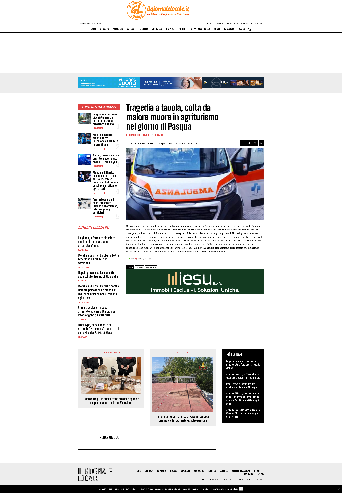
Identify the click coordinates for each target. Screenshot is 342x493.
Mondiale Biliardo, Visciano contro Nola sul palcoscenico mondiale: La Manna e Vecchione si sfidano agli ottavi (105, 181)
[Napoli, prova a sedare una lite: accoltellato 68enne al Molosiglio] (84, 159)
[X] (249, 143)
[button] (249, 29)
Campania (98, 128)
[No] (338, 489)
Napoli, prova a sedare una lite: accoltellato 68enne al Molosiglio (106, 159)
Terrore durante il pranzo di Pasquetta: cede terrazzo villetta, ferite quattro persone (183, 418)
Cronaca (82, 337)
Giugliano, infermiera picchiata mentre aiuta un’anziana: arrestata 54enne (105, 119)
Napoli (146, 135)
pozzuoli (151, 267)
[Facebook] (243, 143)
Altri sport (99, 149)
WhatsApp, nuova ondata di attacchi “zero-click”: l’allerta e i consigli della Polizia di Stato (98, 329)
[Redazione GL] (128, 143)
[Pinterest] (255, 143)
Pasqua (139, 267)
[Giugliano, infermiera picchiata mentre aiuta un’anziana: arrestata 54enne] (84, 118)
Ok (241, 489)
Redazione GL (147, 143)
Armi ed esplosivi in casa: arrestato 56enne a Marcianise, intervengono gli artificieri (105, 206)
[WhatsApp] (261, 143)
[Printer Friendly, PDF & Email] (139, 260)
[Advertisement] (171, 53)
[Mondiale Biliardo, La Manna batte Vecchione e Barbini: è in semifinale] (84, 138)
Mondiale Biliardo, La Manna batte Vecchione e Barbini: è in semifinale (105, 139)
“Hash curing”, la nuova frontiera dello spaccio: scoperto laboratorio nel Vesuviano (111, 401)
